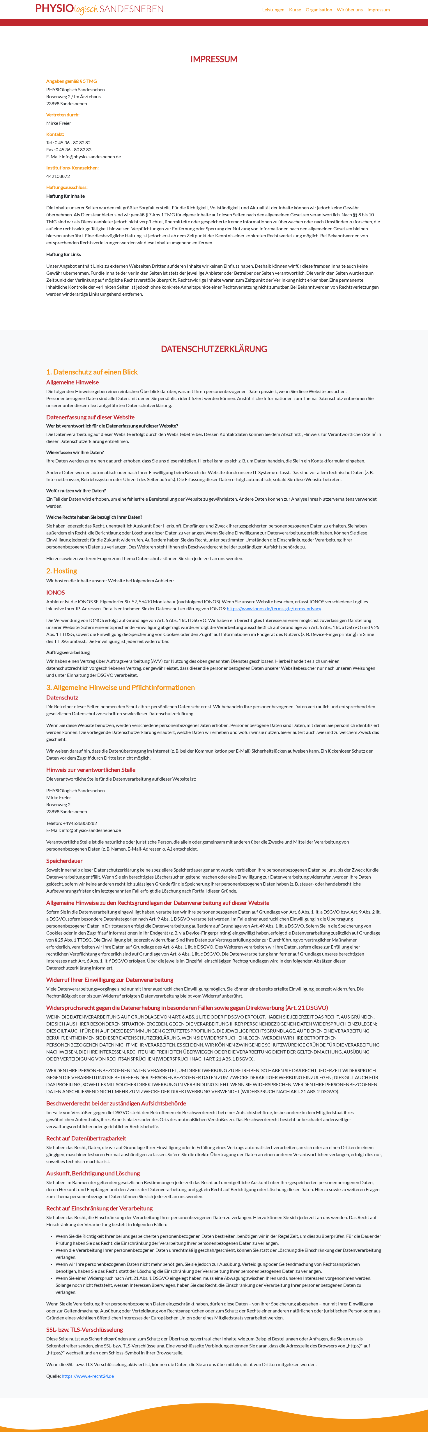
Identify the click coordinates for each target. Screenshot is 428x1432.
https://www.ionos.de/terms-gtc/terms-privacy (274, 608)
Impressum (378, 9)
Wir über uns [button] (350, 9)
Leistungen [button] (273, 9)
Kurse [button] (295, 9)
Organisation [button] (319, 9)
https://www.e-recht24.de (88, 1376)
